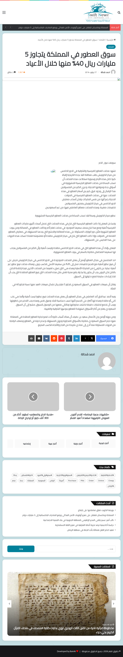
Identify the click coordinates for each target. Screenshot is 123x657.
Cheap (111, 480)
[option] (61, 604)
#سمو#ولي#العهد (44, 475)
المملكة (31, 480)
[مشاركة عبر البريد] (39, 338)
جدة (21, 480)
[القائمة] (4, 13)
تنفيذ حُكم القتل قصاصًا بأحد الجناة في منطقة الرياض (90, 530)
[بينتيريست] (61, 338)
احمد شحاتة (105, 72)
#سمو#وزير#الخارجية (64, 475)
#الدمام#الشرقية (107, 475)
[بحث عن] (119, 13)
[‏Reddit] (54, 338)
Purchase (72, 480)
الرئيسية (110, 40)
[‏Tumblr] (69, 338)
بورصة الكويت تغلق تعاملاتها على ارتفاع (96, 510)
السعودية (41, 480)
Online (101, 480)
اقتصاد (102, 40)
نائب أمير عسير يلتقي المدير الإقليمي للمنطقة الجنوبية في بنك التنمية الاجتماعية (78, 520)
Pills (82, 480)
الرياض (52, 480)
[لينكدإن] (76, 338)
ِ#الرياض (111, 486)
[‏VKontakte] (46, 338)
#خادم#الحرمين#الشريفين (86, 475)
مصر (14, 480)
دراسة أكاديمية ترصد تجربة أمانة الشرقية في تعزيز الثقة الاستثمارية (84, 525)
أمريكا (61, 480)
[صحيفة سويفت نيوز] (98, 12)
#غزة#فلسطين (27, 475)
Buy (15, 475)
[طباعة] (31, 338)
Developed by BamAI (66, 651)
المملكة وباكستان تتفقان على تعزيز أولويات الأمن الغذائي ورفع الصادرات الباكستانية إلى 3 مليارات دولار (68, 515)
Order (91, 480)
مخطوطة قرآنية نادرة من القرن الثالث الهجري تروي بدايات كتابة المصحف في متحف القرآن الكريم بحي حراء (64, 630)
